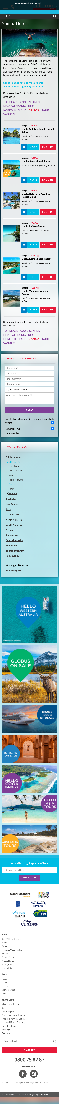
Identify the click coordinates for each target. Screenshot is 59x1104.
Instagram (34, 1074)
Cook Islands (30, 102)
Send (29, 410)
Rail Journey (12, 555)
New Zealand (12, 504)
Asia (8, 509)
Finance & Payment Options (13, 1018)
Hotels (4, 982)
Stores (4, 942)
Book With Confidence (11, 939)
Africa (9, 530)
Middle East (12, 545)
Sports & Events (8, 989)
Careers (5, 946)
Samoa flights (13, 570)
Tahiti (46, 110)
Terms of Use (7, 968)
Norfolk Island (15, 110)
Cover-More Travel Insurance (14, 1015)
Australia (11, 499)
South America (14, 524)
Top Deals (10, 102)
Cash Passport (8, 1011)
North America (14, 519)
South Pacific (13, 462)
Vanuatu (9, 114)
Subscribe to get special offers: (29, 863)
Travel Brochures (9, 1026)
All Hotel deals (14, 456)
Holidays (5, 986)
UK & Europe (12, 514)
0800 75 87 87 (29, 1060)
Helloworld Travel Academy (13, 1022)
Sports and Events (16, 550)
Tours (4, 993)
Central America (14, 540)
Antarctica (12, 535)
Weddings (6, 1029)
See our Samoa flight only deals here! (23, 86)
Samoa (12, 484)
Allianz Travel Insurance (12, 1004)
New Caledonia (14, 106)
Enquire (5, 953)
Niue (31, 106)
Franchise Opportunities (12, 950)
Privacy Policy (7, 964)
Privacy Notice (8, 960)
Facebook (23, 1074)
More (33, 147)
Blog (3, 1007)
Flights (4, 978)
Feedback (6, 1033)
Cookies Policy (8, 957)
